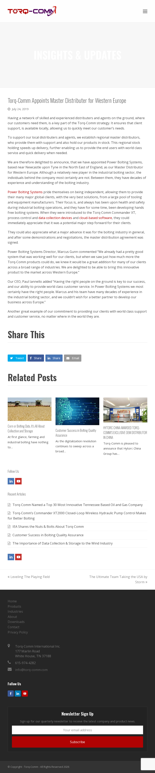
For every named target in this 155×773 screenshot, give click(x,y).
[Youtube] (25, 694)
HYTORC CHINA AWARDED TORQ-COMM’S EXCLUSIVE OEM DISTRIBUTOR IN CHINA (125, 432)
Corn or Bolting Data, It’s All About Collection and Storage (26, 428)
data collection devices (55, 218)
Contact (13, 627)
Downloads (16, 622)
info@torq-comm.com (31, 670)
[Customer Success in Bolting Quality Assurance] (77, 411)
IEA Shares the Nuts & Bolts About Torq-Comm (48, 526)
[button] (145, 11)
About (12, 616)
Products (14, 606)
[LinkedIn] (18, 694)
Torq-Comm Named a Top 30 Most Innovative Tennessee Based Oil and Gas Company (78, 505)
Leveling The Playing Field (30, 577)
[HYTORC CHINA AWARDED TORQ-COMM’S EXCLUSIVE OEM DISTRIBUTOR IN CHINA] (125, 409)
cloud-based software (95, 218)
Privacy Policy (18, 632)
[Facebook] (11, 694)
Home (12, 601)
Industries (15, 611)
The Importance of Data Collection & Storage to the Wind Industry (63, 543)
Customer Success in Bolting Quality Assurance (48, 535)
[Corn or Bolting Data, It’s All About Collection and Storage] (29, 409)
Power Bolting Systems (25, 192)
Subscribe (77, 742)
